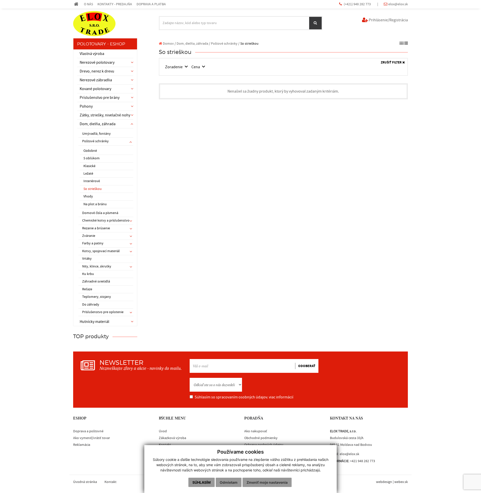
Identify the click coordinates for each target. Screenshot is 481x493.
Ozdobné (90, 151)
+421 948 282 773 (362, 461)
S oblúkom (91, 158)
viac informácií (281, 397)
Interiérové (91, 181)
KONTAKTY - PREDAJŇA (114, 4)
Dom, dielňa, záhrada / (193, 43)
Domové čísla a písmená (100, 213)
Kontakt (110, 482)
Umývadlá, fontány (96, 133)
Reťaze (87, 289)
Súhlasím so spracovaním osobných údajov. (244, 397)
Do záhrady (90, 304)
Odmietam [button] (228, 482)
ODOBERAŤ (306, 366)
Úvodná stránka (85, 482)
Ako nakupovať (255, 431)
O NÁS (88, 4)
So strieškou (92, 189)
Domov (168, 43)
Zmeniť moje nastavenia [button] (267, 482)
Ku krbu (88, 274)
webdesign (384, 482)
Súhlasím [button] (201, 482)
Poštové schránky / (225, 43)
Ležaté (88, 173)
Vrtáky (87, 258)
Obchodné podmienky (261, 438)
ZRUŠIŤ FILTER (391, 62)
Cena (196, 66)
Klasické (89, 166)
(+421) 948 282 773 (358, 4)
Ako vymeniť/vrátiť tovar (91, 438)
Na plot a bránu (95, 204)
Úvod (163, 431)
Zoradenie (174, 66)
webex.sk (401, 482)
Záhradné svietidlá (96, 281)
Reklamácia (81, 445)
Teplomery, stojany (96, 297)
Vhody (88, 196)
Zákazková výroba (172, 438)
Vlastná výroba (92, 53)
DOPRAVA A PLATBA (151, 4)
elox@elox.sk (398, 4)
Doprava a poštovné (88, 431)
